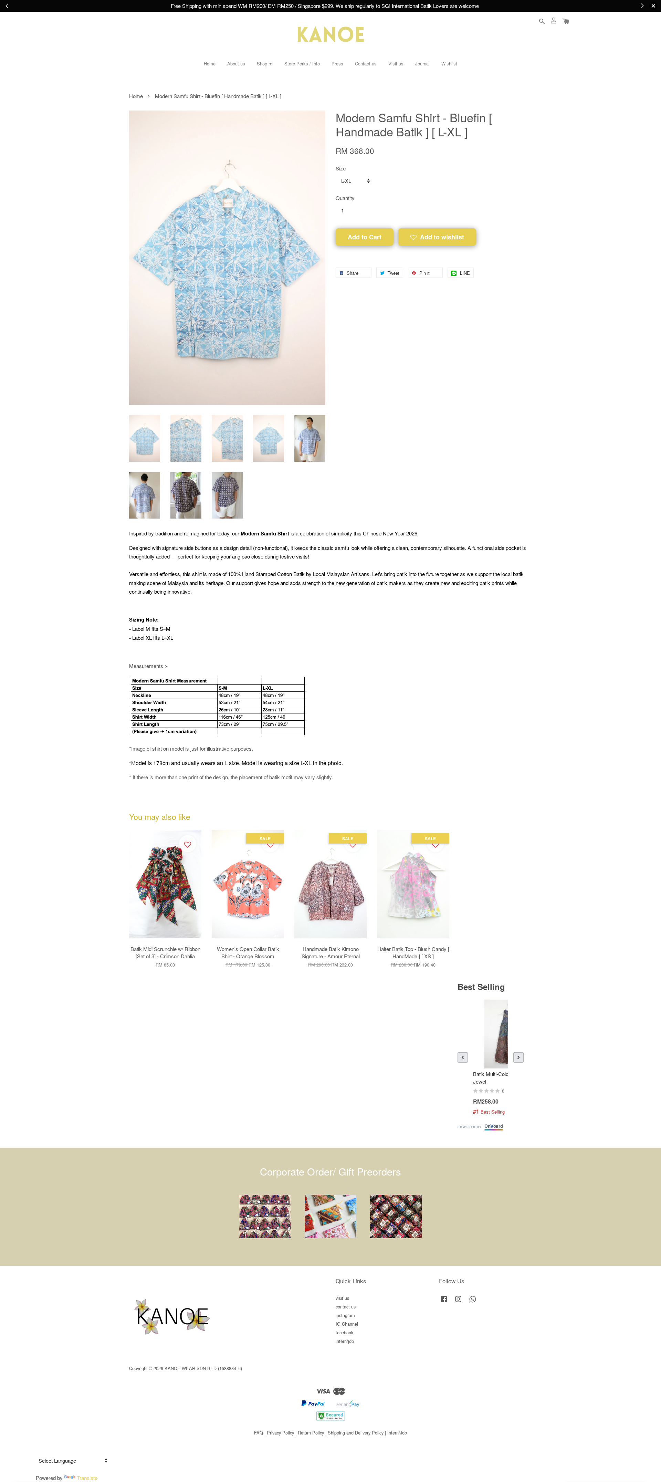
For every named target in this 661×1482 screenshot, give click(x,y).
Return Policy (311, 1432)
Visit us (395, 63)
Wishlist (449, 63)
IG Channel (347, 1324)
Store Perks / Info (302, 63)
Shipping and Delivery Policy (356, 1432)
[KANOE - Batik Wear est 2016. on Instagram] (458, 1302)
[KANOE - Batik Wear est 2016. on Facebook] (444, 1302)
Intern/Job (397, 1432)
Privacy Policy (280, 1432)
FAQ (258, 1432)
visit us (342, 1298)
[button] (463, 1057)
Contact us (366, 63)
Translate (87, 1477)
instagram (345, 1315)
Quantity (345, 197)
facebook (344, 1332)
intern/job (345, 1341)
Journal (422, 63)
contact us (346, 1306)
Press (337, 63)
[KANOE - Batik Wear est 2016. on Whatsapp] (473, 1302)
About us (236, 63)
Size (341, 168)
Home (210, 63)
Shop (263, 63)
